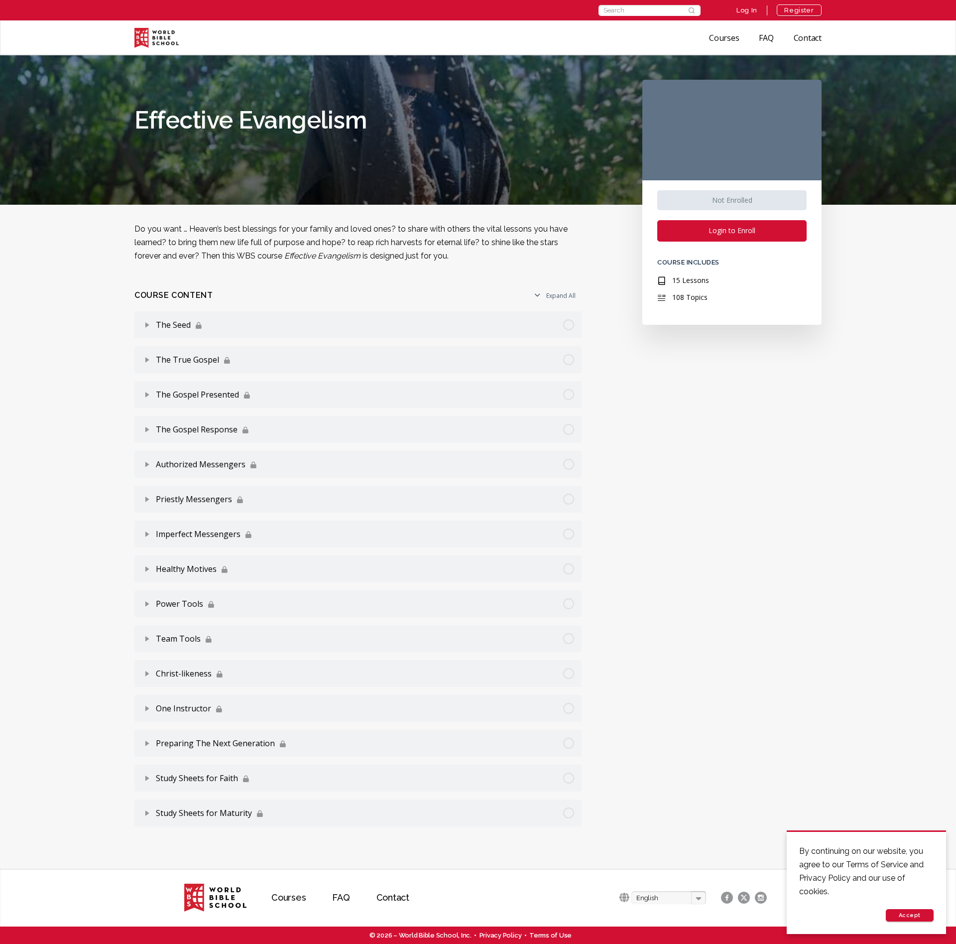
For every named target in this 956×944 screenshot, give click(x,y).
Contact (808, 37)
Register (799, 10)
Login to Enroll (732, 230)
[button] (668, 898)
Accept (910, 915)
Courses (724, 37)
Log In (746, 10)
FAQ (766, 37)
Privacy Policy (500, 935)
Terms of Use (550, 935)
